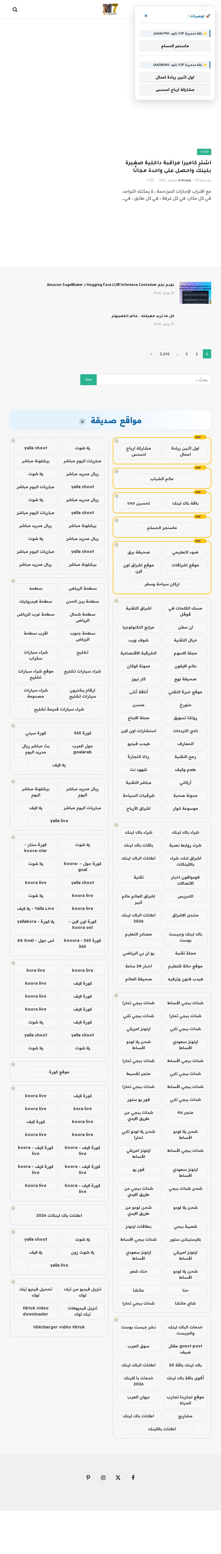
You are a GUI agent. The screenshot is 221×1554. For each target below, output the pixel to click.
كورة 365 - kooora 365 (82, 943)
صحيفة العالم (138, 979)
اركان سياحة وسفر (162, 584)
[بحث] (16, 9)
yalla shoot (35, 447)
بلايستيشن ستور (185, 1239)
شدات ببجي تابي (138, 1015)
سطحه (35, 588)
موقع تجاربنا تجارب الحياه (185, 1400)
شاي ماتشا (185, 1303)
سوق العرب (138, 1346)
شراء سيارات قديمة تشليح (59, 709)
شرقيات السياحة (139, 795)
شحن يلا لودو (185, 1207)
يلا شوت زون (82, 1252)
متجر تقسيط (138, 1073)
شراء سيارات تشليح (82, 671)
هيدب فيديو (138, 743)
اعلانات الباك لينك (138, 858)
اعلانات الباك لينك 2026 (138, 918)
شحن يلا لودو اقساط (138, 1044)
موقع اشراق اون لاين (138, 568)
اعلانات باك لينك (138, 1416)
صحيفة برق (138, 552)
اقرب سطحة (36, 633)
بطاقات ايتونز (138, 1226)
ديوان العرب (138, 1397)
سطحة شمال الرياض (82, 617)
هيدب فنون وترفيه (185, 979)
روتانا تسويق (185, 717)
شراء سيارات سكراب (36, 655)
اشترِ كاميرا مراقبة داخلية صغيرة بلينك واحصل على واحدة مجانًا (168, 167)
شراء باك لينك (185, 832)
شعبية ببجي (185, 1226)
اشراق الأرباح (138, 808)
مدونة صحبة (185, 795)
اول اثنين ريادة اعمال (185, 451)
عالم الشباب (162, 478)
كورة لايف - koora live (82, 1150)
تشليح (82, 652)
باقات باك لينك (138, 845)
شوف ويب (138, 640)
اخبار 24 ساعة (138, 966)
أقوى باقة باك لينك (185, 1378)
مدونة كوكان (138, 666)
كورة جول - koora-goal (82, 866)
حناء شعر (138, 1271)
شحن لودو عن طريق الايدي (138, 1210)
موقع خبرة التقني (185, 691)
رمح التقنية (185, 756)
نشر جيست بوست (138, 1327)
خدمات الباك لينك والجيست (185, 1330)
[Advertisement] (110, 42)
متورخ (185, 704)
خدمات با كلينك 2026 (138, 1381)
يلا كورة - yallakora (35, 921)
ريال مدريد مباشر (82, 473)
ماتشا (138, 1290)
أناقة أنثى (138, 691)
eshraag (184, 180)
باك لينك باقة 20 (185, 1365)
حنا (185, 1290)
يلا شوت (82, 447)
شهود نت (138, 769)
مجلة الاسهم (185, 653)
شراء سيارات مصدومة (36, 693)
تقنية (139, 877)
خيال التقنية (185, 640)
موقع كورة (59, 1071)
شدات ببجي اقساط (185, 1002)
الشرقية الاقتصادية (138, 653)
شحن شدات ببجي (185, 1188)
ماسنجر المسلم (162, 527)
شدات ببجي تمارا (138, 1002)
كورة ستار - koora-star (35, 847)
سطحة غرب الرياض (35, 614)
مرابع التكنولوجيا (138, 627)
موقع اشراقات (185, 565)
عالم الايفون (185, 666)
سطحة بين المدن (82, 601)
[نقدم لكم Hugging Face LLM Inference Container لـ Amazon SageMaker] (195, 293)
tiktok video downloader (36, 1311)
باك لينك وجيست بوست (185, 937)
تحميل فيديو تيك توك (35, 1292)
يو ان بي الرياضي (138, 953)
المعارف (185, 743)
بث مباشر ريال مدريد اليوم (35, 749)
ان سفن (185, 627)
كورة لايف (82, 983)
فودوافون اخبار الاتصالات (185, 880)
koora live (35, 882)
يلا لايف (59, 765)
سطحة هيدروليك (35, 601)
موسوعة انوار (185, 808)
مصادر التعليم (138, 934)
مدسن (138, 704)
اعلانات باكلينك (162, 1428)
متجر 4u (185, 1112)
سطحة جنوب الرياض (82, 636)
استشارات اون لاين (138, 730)
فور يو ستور (138, 1099)
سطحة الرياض (82, 588)
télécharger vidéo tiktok (59, 1327)
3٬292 (165, 354)
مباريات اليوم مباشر (82, 460)
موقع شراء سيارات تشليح (36, 674)
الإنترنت (204, 151)
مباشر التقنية (138, 782)
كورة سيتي (35, 733)
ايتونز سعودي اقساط (185, 1044)
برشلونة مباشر (35, 460)
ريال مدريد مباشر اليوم (82, 791)
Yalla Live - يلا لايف (35, 908)
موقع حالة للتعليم (185, 966)
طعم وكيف (185, 769)
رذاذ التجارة (138, 756)
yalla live (59, 820)
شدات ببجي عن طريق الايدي (138, 1115)
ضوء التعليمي (185, 552)
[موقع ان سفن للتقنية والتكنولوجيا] (110, 9)
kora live (35, 970)
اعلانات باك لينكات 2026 (59, 1215)
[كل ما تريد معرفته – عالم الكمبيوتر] (195, 324)
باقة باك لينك (185, 503)
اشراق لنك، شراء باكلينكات (185, 861)
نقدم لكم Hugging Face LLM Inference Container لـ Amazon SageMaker (110, 285)
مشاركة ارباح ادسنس (138, 451)
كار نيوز (139, 678)
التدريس (185, 896)
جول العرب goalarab (82, 749)
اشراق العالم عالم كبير (138, 899)
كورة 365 (82, 733)
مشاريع (185, 1416)
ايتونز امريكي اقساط (138, 1153)
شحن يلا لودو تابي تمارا (138, 1134)
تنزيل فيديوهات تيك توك (82, 1311)
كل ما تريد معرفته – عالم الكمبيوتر (143, 316)
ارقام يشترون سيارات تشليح (82, 693)
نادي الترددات (185, 730)
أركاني (185, 782)
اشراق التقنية (138, 608)
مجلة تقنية (185, 953)
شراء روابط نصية (185, 845)
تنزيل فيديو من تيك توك (82, 1292)
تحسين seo (138, 503)
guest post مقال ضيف (185, 1349)
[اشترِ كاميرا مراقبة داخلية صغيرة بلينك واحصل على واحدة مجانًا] (163, 128)
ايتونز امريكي (138, 1028)
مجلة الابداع (138, 717)
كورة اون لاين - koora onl (82, 924)
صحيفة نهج (185, 678)
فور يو (138, 1169)
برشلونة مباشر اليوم (35, 791)
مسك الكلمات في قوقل (185, 611)
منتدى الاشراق (185, 915)
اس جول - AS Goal (35, 940)
